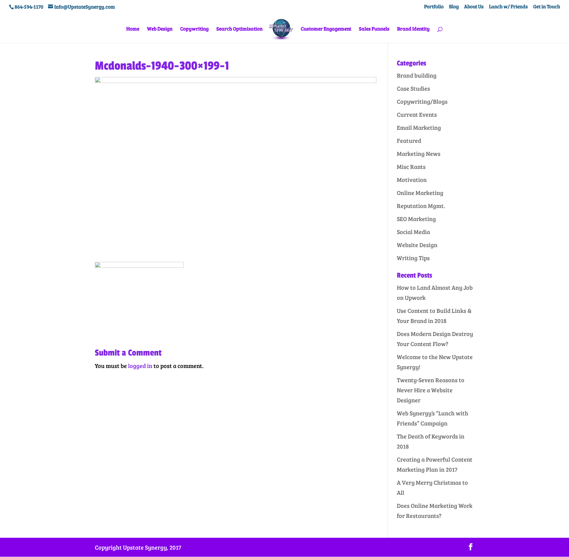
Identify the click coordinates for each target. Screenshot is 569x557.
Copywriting (194, 29)
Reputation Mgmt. (421, 205)
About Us (474, 7)
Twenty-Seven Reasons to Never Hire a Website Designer (430, 390)
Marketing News (418, 153)
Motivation (412, 179)
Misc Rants (411, 166)
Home (132, 29)
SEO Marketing (416, 219)
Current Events (417, 114)
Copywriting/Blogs (422, 101)
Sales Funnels (374, 29)
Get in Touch (546, 7)
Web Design (159, 29)
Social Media (413, 232)
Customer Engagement (326, 29)
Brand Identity (413, 29)
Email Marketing (419, 127)
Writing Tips (413, 258)
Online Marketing (420, 192)
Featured (409, 140)
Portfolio (434, 7)
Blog (454, 7)
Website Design (417, 245)
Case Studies (413, 88)
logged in (140, 365)
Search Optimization (239, 29)
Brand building (417, 75)
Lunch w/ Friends (508, 7)
